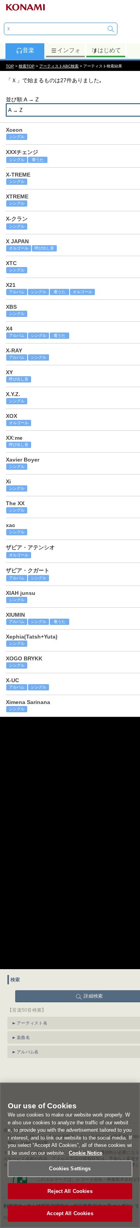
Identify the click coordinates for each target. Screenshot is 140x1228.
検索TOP (27, 66)
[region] (70, 1155)
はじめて (109, 50)
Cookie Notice (85, 1153)
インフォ (68, 50)
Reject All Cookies (69, 1191)
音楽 (28, 50)
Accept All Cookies (70, 1213)
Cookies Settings (70, 1168)
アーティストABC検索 (59, 66)
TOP (10, 66)
